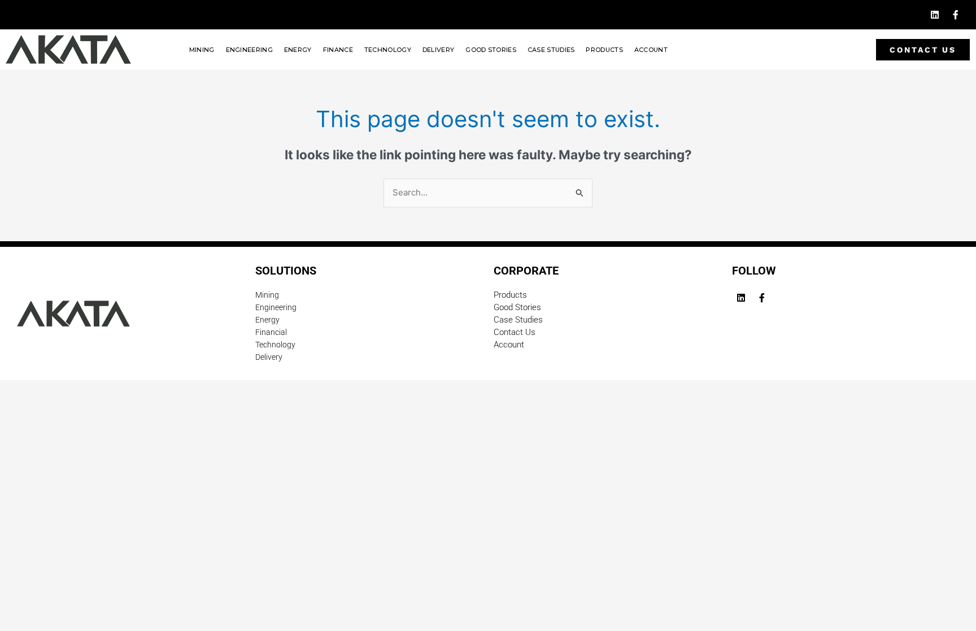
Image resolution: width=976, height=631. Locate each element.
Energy (298, 50)
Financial (271, 332)
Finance (338, 50)
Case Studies (551, 50)
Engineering (249, 50)
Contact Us (514, 332)
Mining (202, 50)
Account (651, 50)
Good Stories (490, 50)
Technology (387, 50)
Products (604, 50)
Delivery (438, 50)
